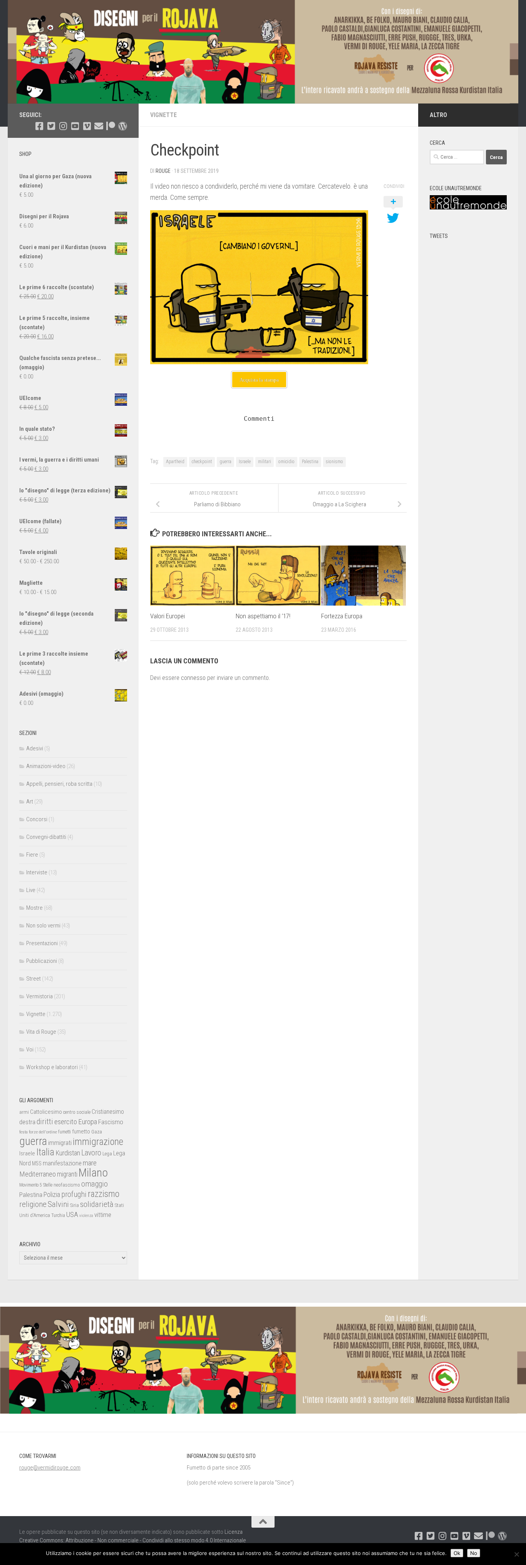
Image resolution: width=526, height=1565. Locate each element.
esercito (65, 1121)
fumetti (64, 1132)
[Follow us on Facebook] (39, 126)
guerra (225, 461)
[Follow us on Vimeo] (86, 126)
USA (72, 1214)
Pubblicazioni (41, 960)
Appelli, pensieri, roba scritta (59, 783)
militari (264, 461)
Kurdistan (67, 1153)
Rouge (163, 171)
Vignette (163, 115)
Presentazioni (42, 943)
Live (30, 890)
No (473, 1553)
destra (27, 1122)
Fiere (32, 854)
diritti (45, 1121)
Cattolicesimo (46, 1111)
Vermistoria (39, 996)
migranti (67, 1174)
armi (24, 1112)
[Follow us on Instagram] (63, 126)
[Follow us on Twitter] (51, 126)
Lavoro (91, 1152)
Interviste (36, 872)
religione (33, 1204)
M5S (37, 1163)
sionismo (334, 461)
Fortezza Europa (341, 616)
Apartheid (175, 461)
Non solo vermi (43, 925)
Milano (93, 1172)
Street (33, 978)
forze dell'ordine (43, 1132)
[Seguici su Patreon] (110, 126)
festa (23, 1132)
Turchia (58, 1215)
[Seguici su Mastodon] (122, 126)
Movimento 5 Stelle (35, 1185)
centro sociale (76, 1112)
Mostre (34, 907)
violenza (86, 1215)
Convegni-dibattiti (46, 837)
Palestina (310, 461)
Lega (107, 1154)
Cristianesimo (108, 1111)
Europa (87, 1122)
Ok (457, 1553)
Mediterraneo (37, 1174)
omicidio (286, 461)
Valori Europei (167, 616)
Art (29, 801)
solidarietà (97, 1204)
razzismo (103, 1194)
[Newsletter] (98, 126)
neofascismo (67, 1185)
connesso (193, 677)
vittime (102, 1215)
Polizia (52, 1194)
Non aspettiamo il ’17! (263, 616)
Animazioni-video (45, 766)
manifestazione (62, 1163)
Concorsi (36, 819)
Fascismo (110, 1122)
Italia (45, 1152)
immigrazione (98, 1141)
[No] (516, 1554)
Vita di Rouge (41, 1031)
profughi (74, 1194)
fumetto (81, 1131)
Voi (30, 1049)
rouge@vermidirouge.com (49, 1467)
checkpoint (202, 461)
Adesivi (34, 748)
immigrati (60, 1143)
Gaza (96, 1132)
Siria (74, 1205)
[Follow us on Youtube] (74, 126)
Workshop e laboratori (52, 1067)
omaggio (94, 1183)
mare (90, 1162)
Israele (245, 461)
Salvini (58, 1204)
